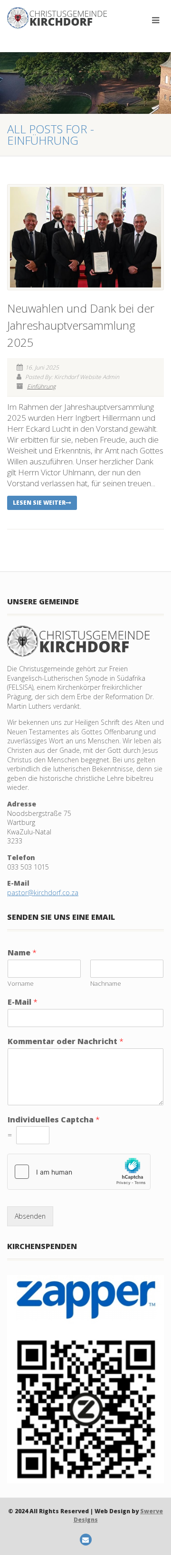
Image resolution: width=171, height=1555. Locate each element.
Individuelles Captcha (54, 1120)
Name (22, 953)
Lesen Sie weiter (39, 503)
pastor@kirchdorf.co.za (42, 892)
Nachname (105, 984)
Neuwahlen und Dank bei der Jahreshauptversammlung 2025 (80, 325)
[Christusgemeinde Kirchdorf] (57, 18)
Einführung (41, 386)
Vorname (21, 984)
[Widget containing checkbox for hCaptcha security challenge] (79, 1172)
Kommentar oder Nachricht (66, 1041)
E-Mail (23, 1002)
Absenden (30, 1216)
